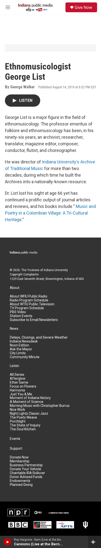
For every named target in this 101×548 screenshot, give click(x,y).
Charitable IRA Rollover (27, 473)
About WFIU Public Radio (28, 296)
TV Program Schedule (27, 308)
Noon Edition (19, 345)
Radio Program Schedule (29, 300)
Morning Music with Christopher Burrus (40, 406)
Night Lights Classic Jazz (29, 413)
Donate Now (19, 457)
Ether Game (19, 382)
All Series (17, 375)
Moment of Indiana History (30, 398)
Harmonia (17, 390)
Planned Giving (21, 485)
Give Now (83, 7)
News (14, 329)
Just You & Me (21, 394)
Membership (19, 461)
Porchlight (17, 421)
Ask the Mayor (21, 349)
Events (15, 439)
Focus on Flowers (23, 386)
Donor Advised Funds (26, 477)
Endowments (20, 481)
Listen (14, 366)
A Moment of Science (26, 402)
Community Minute (24, 357)
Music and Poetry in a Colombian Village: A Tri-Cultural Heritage (50, 213)
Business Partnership (26, 465)
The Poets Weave (23, 417)
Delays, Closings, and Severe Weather (39, 337)
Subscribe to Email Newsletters (34, 320)
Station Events (21, 316)
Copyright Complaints (24, 274)
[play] (7, 541)
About (14, 288)
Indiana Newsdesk (24, 341)
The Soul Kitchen (23, 429)
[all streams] (94, 542)
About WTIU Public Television (32, 304)
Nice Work (17, 409)
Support (16, 448)
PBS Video (18, 312)
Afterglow (17, 378)
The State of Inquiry (25, 425)
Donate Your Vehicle (25, 469)
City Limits (18, 353)
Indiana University (56, 270)
